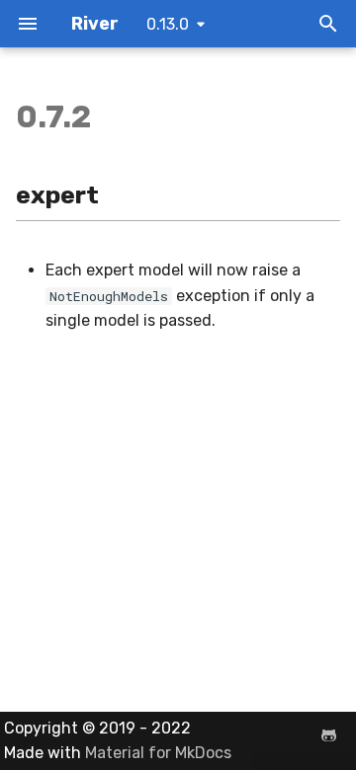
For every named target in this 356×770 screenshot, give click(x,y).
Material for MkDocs (158, 752)
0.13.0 (167, 24)
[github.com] (328, 735)
